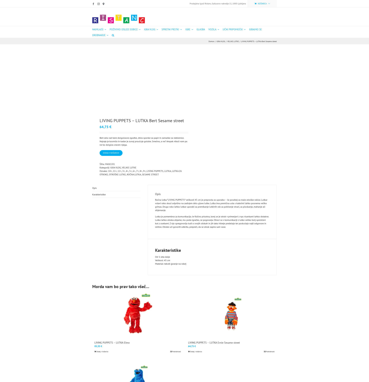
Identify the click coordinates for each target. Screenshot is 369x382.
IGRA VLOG (115, 167)
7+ (137, 171)
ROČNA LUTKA (134, 174)
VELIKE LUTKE (129, 167)
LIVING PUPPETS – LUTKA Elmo (112, 342)
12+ (119, 171)
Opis (94, 188)
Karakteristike (99, 194)
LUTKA (167, 171)
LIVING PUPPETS (155, 171)
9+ (144, 171)
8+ (141, 171)
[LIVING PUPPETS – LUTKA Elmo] (137, 314)
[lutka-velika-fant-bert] (136, 81)
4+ (127, 171)
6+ (134, 171)
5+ (130, 171)
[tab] (116, 188)
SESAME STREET (150, 174)
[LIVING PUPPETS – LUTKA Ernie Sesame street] (231, 314)
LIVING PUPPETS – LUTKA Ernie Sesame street (214, 342)
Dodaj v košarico (111, 153)
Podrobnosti (176, 351)
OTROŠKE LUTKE (117, 174)
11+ (115, 171)
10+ (110, 171)
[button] (113, 35)
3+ (123, 171)
